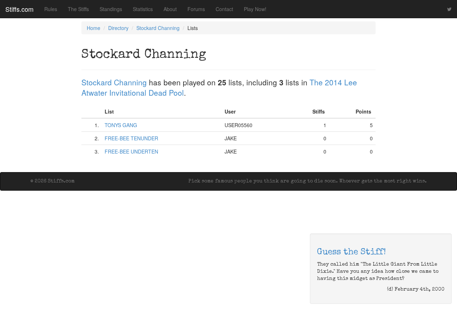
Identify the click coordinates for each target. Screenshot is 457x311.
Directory (118, 27)
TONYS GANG (121, 125)
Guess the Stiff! (351, 252)
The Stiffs (78, 8)
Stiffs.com (19, 9)
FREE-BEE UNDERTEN (131, 151)
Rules (50, 8)
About (170, 8)
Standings (111, 8)
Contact (224, 8)
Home (93, 27)
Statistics (143, 8)
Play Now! (255, 8)
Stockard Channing (158, 27)
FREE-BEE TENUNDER (131, 138)
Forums (196, 8)
